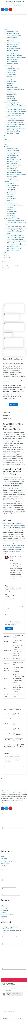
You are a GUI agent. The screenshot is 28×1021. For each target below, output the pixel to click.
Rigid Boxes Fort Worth (13, 133)
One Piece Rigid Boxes (12, 39)
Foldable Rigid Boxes (12, 37)
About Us (6, 139)
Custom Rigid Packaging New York (16, 109)
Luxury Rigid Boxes (12, 61)
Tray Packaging (11, 96)
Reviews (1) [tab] (6, 415)
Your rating (7, 595)
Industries (6, 65)
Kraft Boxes (10, 91)
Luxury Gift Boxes (11, 81)
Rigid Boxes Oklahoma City (14, 126)
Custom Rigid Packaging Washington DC (16, 106)
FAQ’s (5, 135)
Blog (5, 137)
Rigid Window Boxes (12, 46)
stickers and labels (15, 547)
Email (7, 615)
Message (6, 753)
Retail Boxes (10, 85)
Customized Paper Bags (13, 68)
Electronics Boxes (11, 76)
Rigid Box (6, 29)
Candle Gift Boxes (11, 70)
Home (5, 28)
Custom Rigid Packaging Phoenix (15, 120)
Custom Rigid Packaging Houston (15, 118)
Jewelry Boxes (10, 80)
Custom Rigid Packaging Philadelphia (16, 128)
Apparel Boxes (10, 67)
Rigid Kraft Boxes (11, 52)
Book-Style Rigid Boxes (13, 33)
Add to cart (13, 404)
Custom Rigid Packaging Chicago (15, 113)
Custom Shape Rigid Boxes (14, 35)
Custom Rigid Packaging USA (12, 102)
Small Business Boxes (12, 87)
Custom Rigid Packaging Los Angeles (16, 111)
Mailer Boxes (10, 83)
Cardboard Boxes (11, 74)
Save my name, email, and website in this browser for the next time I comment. (13, 622)
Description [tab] (6, 412)
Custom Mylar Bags (12, 100)
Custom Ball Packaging (13, 54)
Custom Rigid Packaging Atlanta (15, 104)
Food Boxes (10, 78)
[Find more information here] (14, 999)
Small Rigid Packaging (12, 59)
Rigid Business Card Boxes (14, 42)
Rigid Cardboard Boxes (13, 44)
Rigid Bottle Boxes (11, 41)
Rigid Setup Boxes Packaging (14, 55)
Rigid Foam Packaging (12, 50)
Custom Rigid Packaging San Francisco (14, 116)
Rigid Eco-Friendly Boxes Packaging (16, 57)
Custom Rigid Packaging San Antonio (16, 124)
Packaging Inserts (11, 93)
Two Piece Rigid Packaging (14, 48)
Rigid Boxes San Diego (13, 130)
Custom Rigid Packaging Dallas (15, 122)
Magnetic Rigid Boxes (12, 31)
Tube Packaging (11, 98)
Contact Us (7, 141)
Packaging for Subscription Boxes (15, 89)
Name (7, 608)
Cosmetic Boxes (11, 72)
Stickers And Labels (12, 94)
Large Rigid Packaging (12, 63)
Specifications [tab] (7, 418)
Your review (9, 599)
